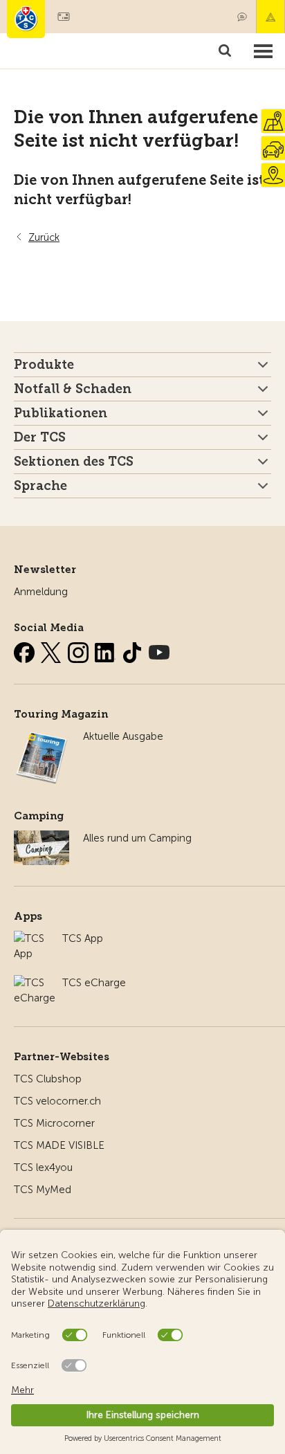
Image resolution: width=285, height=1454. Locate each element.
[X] (52, 650)
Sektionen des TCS (74, 461)
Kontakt (242, 16)
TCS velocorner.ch (57, 1101)
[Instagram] (79, 650)
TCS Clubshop (48, 1079)
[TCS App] (31, 938)
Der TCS (40, 437)
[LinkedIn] (106, 650)
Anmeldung (41, 591)
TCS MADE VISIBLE (59, 1145)
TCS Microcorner (54, 1123)
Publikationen (60, 413)
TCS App (82, 938)
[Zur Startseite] (26, 19)
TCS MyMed (42, 1189)
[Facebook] (25, 650)
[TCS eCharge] (34, 982)
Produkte (44, 364)
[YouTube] (159, 650)
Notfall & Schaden (270, 16)
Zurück (43, 237)
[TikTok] (133, 650)
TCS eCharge (94, 982)
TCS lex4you (43, 1167)
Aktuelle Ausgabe (123, 736)
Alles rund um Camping (137, 838)
